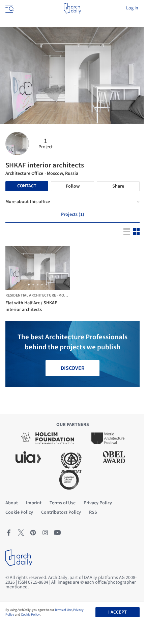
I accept (117, 612)
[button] (29, 284)
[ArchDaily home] (72, 8)
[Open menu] (8, 8)
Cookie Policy (30, 614)
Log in (132, 8)
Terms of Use (63, 610)
